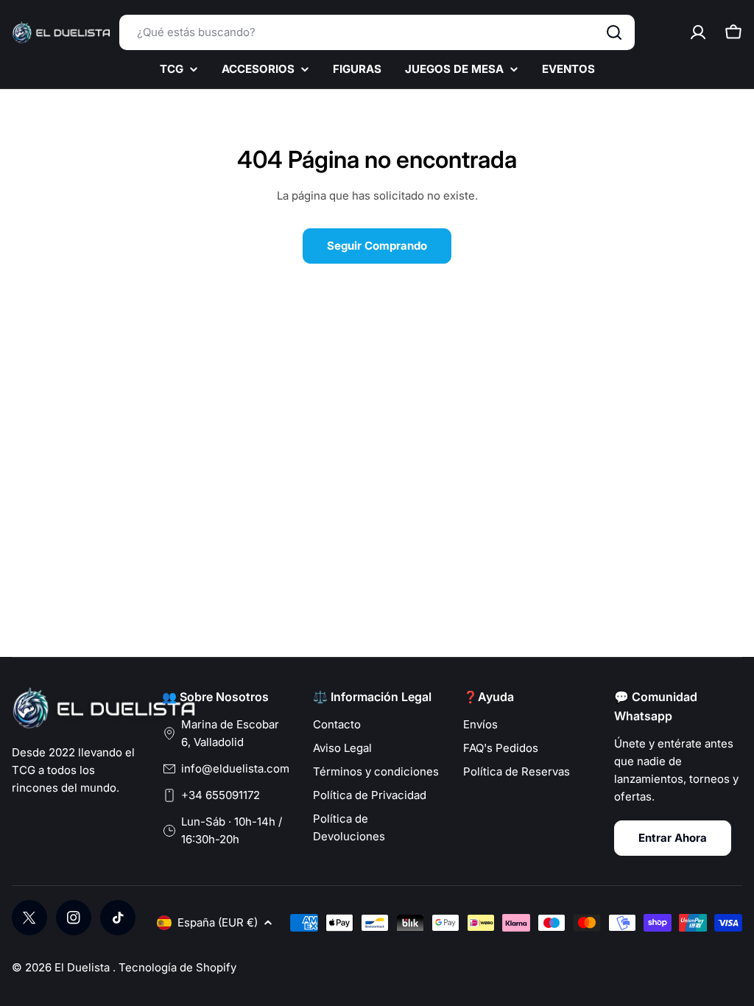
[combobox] (377, 32)
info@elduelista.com (235, 768)
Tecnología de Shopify (177, 967)
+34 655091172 (220, 795)
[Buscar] (614, 32)
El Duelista (83, 967)
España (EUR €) (217, 922)
